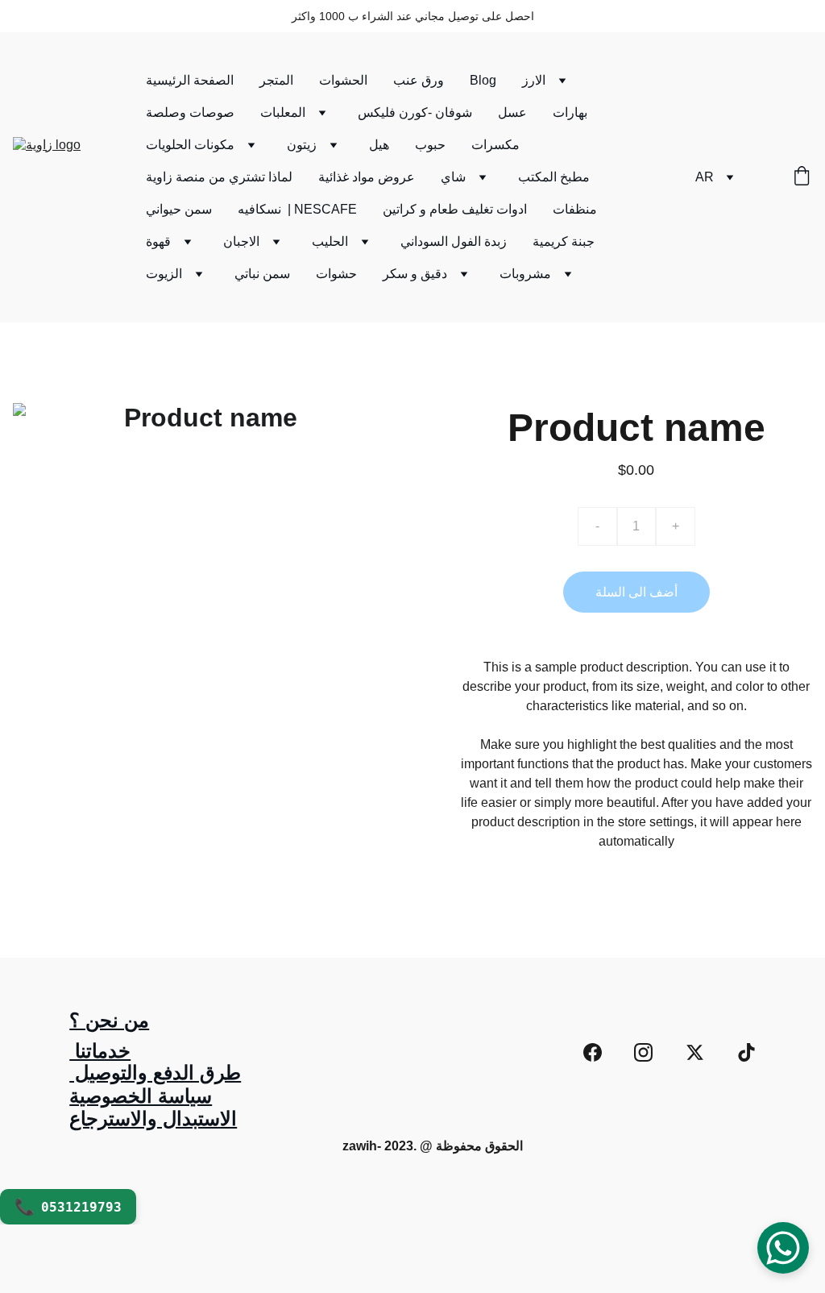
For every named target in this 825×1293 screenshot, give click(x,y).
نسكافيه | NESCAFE (297, 209)
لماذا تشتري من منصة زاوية (219, 177)
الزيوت (164, 274)
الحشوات (343, 80)
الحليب (330, 241)
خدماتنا (100, 1051)
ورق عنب (418, 80)
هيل (379, 145)
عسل (512, 112)
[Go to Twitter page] (695, 1052)
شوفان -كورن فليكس (415, 112)
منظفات (575, 209)
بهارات (570, 112)
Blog (483, 80)
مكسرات (495, 145)
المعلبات (282, 112)
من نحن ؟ (109, 1020)
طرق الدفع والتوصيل (155, 1072)
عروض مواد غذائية (366, 177)
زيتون (302, 145)
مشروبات (525, 274)
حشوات (336, 274)
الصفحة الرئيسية (190, 80)
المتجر (276, 80)
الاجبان (241, 241)
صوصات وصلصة (190, 112)
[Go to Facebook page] (592, 1052)
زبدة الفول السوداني (453, 241)
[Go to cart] (801, 177)
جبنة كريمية (564, 241)
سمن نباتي (262, 274)
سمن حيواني (179, 209)
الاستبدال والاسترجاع (153, 1118)
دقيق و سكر (415, 274)
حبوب (430, 145)
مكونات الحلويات (190, 145)
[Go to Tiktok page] (746, 1052)
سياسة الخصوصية (140, 1096)
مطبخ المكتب (554, 177)
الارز (533, 80)
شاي (453, 177)
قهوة (158, 241)
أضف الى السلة (636, 592)
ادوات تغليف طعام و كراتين (455, 209)
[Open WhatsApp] (783, 1248)
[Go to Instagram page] (643, 1052)
